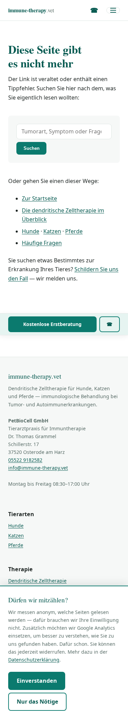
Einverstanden (37, 680)
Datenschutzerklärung (33, 659)
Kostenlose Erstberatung (52, 324)
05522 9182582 (25, 460)
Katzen (52, 231)
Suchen (32, 148)
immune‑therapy (31, 10)
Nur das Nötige (37, 701)
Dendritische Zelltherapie (37, 580)
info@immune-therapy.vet (38, 468)
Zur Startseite (39, 198)
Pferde (74, 231)
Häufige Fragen (42, 243)
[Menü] (113, 10)
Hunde (30, 231)
